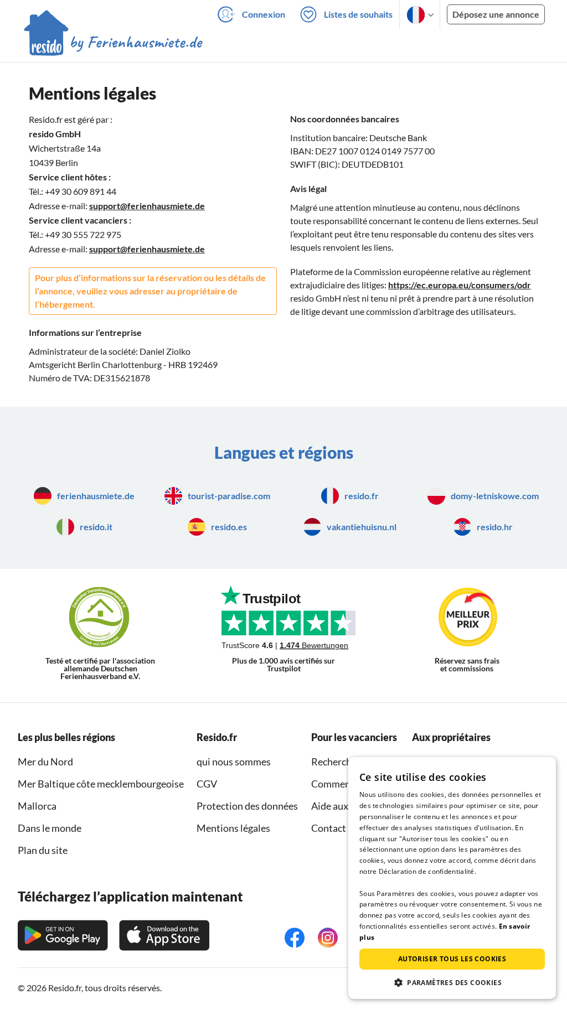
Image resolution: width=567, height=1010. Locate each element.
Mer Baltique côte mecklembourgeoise (101, 784)
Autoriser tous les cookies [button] (452, 959)
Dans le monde (49, 828)
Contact (328, 828)
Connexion (263, 14)
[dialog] (452, 878)
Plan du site (43, 850)
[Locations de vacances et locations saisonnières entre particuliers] (113, 44)
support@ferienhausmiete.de (147, 205)
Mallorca (37, 806)
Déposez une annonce (495, 14)
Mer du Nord (45, 761)
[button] (452, 982)
